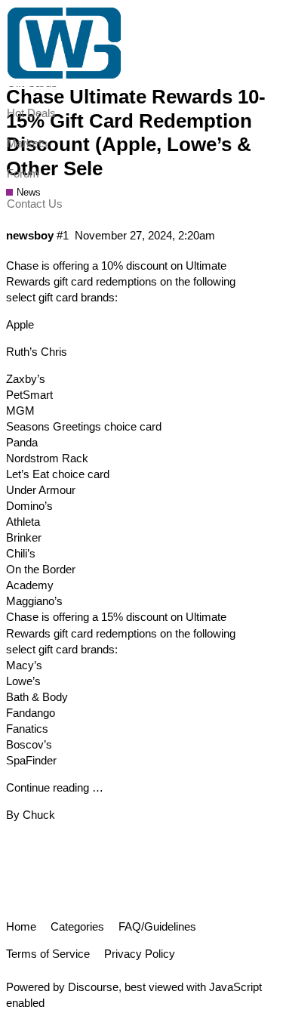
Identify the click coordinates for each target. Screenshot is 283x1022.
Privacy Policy (139, 953)
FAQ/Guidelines (157, 926)
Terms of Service (48, 953)
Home (21, 926)
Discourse (93, 986)
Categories (77, 926)
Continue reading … (54, 787)
